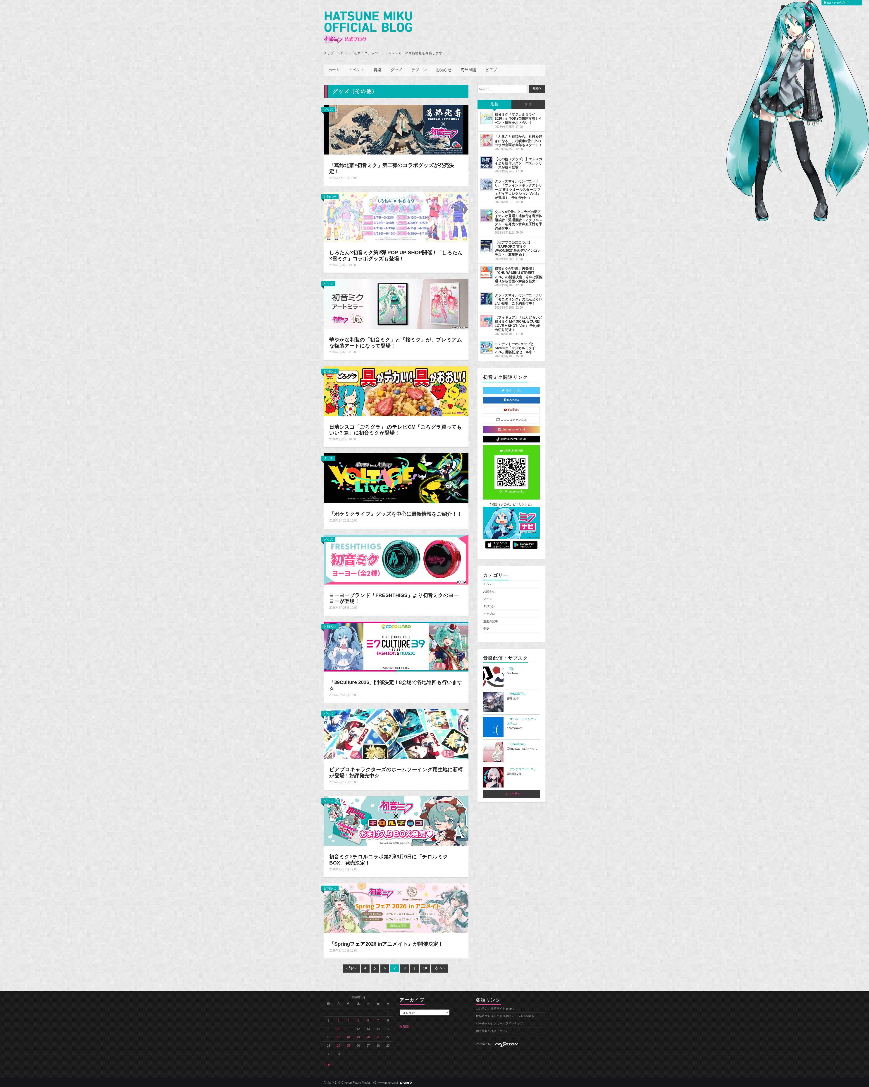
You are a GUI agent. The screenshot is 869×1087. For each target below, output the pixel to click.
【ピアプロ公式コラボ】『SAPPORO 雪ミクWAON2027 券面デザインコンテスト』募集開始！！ (518, 248)
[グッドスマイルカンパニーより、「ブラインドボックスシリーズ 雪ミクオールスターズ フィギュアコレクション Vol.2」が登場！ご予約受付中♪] (486, 185)
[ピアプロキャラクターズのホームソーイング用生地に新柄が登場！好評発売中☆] (396, 733)
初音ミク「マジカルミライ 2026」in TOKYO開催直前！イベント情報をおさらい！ (518, 118)
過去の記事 (490, 621)
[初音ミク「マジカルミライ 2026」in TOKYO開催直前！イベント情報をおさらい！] (486, 118)
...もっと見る (511, 793)
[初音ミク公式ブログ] (368, 27)
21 (378, 1037)
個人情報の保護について (492, 1031)
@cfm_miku (512, 390)
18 (348, 1037)
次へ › (440, 968)
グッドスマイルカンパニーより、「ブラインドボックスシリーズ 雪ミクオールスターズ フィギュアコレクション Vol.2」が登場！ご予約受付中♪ (518, 189)
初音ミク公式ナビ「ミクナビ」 (512, 504)
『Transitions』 (517, 744)
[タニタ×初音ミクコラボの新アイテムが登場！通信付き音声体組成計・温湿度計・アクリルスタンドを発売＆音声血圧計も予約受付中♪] (486, 215)
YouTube (513, 409)
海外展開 (468, 70)
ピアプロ (493, 70)
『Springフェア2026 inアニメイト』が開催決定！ (386, 944)
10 (425, 968)
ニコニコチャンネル (513, 419)
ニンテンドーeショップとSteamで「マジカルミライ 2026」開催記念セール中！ (515, 348)
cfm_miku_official (513, 429)
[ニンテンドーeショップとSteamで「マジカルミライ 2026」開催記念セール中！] (486, 347)
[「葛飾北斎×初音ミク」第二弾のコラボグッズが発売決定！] (396, 129)
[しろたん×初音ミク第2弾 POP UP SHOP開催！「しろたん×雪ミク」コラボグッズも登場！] (396, 216)
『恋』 (511, 668)
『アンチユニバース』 (521, 769)
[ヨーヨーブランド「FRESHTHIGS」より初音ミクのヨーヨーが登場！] (396, 559)
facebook (512, 400)
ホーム (334, 70)
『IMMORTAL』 (517, 694)
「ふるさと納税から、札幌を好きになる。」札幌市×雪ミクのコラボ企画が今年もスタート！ (518, 141)
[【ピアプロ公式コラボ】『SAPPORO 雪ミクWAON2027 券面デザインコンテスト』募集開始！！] (486, 246)
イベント (356, 70)
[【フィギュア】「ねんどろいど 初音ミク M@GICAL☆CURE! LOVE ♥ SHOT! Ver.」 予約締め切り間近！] (486, 321)
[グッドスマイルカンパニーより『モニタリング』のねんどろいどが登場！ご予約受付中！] (486, 298)
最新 (494, 104)
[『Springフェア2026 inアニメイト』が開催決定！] (396, 908)
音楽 (377, 70)
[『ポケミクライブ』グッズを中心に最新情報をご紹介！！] (396, 478)
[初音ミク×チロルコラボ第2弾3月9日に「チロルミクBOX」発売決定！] (396, 821)
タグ (528, 104)
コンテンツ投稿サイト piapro (495, 1008)
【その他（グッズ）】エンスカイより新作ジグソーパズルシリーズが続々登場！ (518, 163)
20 (368, 1037)
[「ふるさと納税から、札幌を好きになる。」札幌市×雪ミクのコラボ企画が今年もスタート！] (486, 140)
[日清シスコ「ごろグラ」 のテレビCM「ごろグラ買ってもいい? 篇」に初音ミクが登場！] (396, 391)
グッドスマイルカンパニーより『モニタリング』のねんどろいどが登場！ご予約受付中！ (518, 299)
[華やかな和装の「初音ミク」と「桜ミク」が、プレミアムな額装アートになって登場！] (396, 303)
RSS (405, 1026)
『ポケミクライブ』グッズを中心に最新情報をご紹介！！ (395, 514)
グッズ (396, 70)
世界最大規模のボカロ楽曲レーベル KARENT (506, 1016)
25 (348, 1045)
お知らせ (443, 70)
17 (338, 1037)
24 (338, 1045)
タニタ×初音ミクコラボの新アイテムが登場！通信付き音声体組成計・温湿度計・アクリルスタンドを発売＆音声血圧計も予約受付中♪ (518, 220)
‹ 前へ (351, 968)
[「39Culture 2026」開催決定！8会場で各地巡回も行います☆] (396, 646)
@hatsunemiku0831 (512, 439)
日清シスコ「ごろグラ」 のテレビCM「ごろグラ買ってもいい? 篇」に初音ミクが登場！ (395, 430)
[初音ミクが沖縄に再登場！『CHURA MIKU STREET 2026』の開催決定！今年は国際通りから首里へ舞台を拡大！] (486, 272)
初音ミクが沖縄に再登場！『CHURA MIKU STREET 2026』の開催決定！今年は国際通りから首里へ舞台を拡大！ (519, 275)
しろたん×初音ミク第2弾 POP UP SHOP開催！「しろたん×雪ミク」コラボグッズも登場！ (396, 255)
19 (358, 1037)
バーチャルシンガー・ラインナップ (499, 1023)
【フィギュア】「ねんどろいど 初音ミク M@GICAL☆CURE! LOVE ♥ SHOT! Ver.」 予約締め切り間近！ (518, 323)
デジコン (419, 70)
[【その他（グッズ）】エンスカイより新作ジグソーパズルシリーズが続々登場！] (486, 162)
